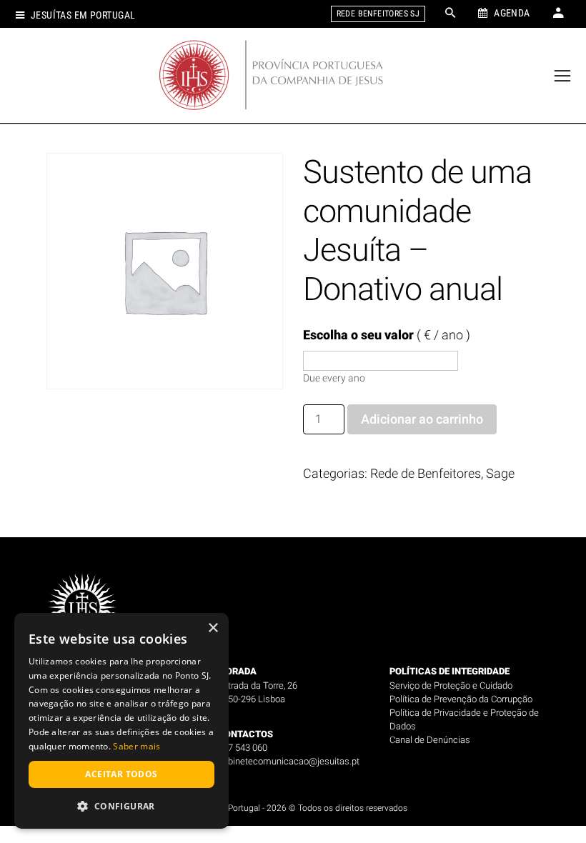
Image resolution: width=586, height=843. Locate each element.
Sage (500, 473)
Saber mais (136, 746)
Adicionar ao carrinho (422, 419)
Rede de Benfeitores (425, 473)
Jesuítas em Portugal (83, 15)
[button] (121, 805)
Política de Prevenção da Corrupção (460, 699)
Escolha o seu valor (386, 334)
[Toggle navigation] (562, 76)
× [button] (212, 628)
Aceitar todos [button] (121, 774)
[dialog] (121, 721)
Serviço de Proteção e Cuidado (450, 685)
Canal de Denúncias (429, 739)
